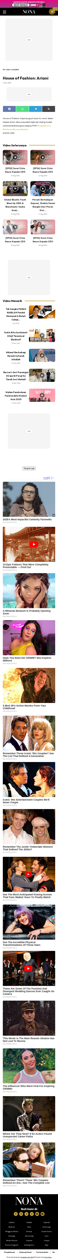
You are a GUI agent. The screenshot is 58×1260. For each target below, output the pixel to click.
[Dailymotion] (42, 1214)
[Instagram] (21, 1214)
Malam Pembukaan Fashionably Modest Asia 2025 (16, 396)
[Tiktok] (32, 1214)
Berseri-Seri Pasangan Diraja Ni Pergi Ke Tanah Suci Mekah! (16, 376)
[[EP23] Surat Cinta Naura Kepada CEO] (15, 227)
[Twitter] (26, 1214)
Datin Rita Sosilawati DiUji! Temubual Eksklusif (15, 336)
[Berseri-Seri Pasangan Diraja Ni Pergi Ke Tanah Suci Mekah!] (42, 375)
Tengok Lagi (29, 468)
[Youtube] (37, 1214)
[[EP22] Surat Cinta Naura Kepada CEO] (42, 227)
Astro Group (48, 1257)
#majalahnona (44, 125)
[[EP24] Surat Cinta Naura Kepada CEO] (42, 157)
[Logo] (29, 1201)
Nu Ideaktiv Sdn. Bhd (27, 1257)
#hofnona (7, 129)
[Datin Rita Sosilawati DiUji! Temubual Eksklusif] (42, 335)
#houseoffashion (20, 129)
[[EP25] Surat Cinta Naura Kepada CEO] (15, 157)
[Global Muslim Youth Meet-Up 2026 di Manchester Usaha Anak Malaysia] (15, 188)
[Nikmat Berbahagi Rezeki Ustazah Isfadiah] (42, 355)
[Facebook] (16, 1214)
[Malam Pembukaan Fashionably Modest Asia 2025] (42, 395)
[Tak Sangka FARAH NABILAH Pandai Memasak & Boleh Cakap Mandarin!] (42, 312)
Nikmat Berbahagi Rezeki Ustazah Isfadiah (16, 356)
